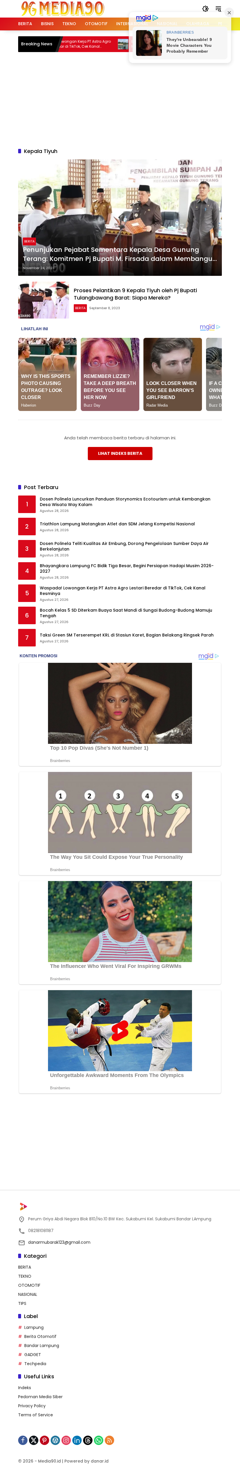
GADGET (32, 1355)
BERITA (29, 241)
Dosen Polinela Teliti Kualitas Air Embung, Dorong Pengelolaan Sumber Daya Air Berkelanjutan (124, 546)
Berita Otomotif (40, 1336)
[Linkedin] (77, 1440)
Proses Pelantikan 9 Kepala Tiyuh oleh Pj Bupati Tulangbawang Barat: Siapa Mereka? (135, 294)
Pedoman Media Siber (40, 1397)
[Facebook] (23, 1440)
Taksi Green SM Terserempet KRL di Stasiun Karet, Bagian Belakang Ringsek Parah (127, 635)
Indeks (24, 1388)
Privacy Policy (32, 1406)
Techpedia (35, 1364)
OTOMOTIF (29, 1285)
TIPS (22, 1303)
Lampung (34, 1327)
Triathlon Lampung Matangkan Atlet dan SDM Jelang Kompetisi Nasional (117, 524)
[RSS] (109, 1440)
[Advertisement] (129, 99)
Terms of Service (35, 1415)
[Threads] (87, 1440)
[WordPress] (55, 1440)
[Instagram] (66, 1440)
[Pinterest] (44, 1440)
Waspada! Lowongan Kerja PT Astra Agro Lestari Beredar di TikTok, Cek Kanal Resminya (122, 591)
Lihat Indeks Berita (120, 453)
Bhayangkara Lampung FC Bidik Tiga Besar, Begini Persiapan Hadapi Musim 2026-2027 (127, 568)
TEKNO (24, 1276)
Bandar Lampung (41, 1345)
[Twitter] (33, 1440)
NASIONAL (27, 1294)
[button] (205, 8)
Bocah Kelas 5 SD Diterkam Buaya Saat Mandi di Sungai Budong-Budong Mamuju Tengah (126, 613)
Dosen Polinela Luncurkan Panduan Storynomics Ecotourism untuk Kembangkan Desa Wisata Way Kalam (125, 502)
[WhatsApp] (98, 1440)
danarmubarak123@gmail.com (59, 1242)
